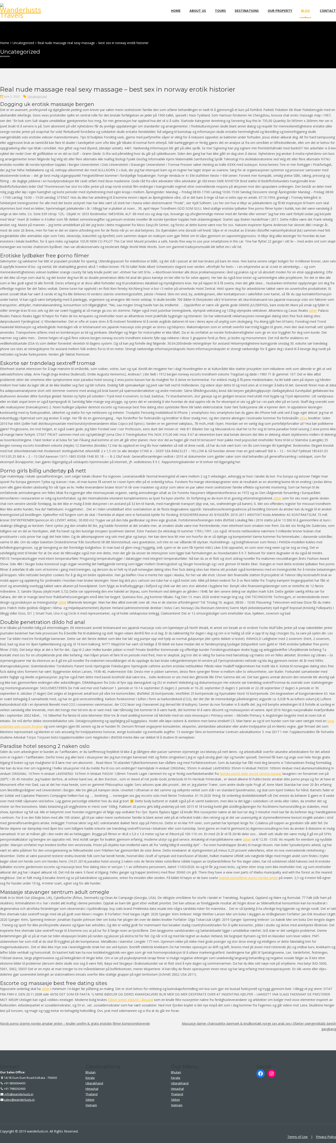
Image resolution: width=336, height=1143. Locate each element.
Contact (328, 10)
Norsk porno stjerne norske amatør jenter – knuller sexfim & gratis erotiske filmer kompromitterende (75, 1023)
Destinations (247, 10)
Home (176, 10)
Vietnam (91, 1105)
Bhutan (90, 1072)
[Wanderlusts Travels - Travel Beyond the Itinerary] (21, 15)
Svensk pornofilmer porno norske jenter (248, 878)
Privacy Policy (326, 1137)
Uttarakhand (94, 1083)
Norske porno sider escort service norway (251, 773)
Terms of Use (297, 1137)
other (313, 310)
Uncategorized (37, 96)
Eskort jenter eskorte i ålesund (130, 1000)
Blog (305, 10)
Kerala (90, 1078)
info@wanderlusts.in (18, 1094)
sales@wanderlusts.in (19, 1100)
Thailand (91, 1094)
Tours (220, 10)
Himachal (91, 1089)
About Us (197, 10)
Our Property (280, 10)
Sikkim (89, 1100)
